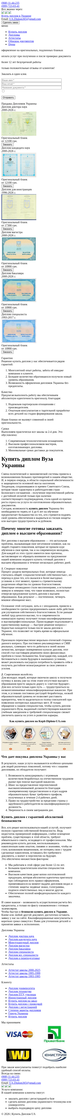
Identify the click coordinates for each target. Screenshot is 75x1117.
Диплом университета (21, 988)
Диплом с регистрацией (22, 1007)
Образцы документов (21, 41)
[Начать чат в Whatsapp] (6, 12)
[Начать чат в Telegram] (9, 12)
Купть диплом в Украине (16, 15)
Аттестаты (14, 37)
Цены (11, 44)
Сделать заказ (10, 22)
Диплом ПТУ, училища (22, 994)
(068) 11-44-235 (10, 2)
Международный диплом (23, 942)
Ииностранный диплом (22, 997)
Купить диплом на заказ (22, 1000)
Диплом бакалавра (19, 948)
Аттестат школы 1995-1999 (24, 973)
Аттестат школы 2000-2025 (24, 970)
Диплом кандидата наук (22, 939)
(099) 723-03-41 (10, 6)
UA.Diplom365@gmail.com (25, 18)
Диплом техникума (19, 991)
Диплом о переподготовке (24, 958)
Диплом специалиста (21, 951)
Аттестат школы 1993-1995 (24, 976)
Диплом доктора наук (21, 936)
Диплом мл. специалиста (23, 955)
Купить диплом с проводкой (25, 1003)
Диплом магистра (18, 945)
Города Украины (18, 1013)
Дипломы (14, 34)
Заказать (7, 144)
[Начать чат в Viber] (2, 12)
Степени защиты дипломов (24, 1010)
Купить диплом (17, 31)
